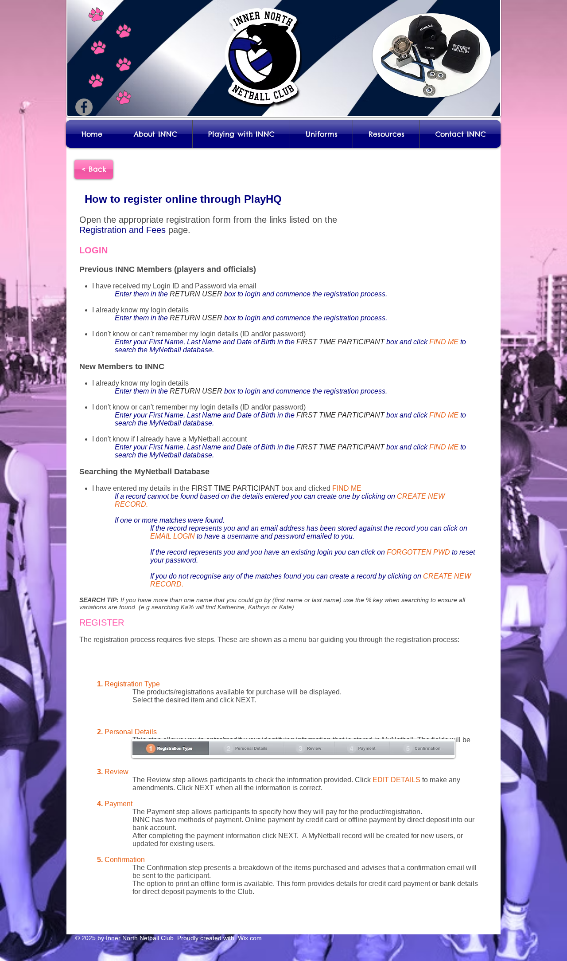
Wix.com (249, 937)
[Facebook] (84, 107)
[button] (155, 134)
